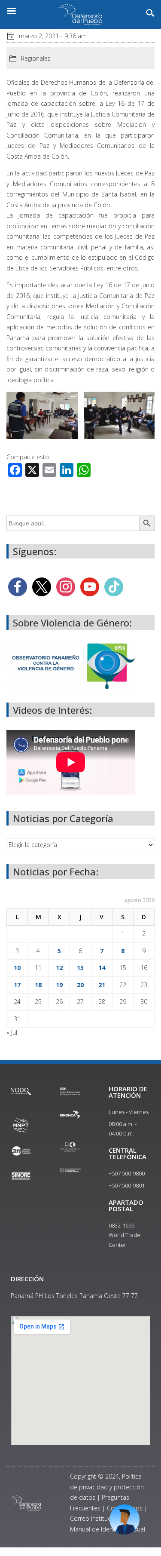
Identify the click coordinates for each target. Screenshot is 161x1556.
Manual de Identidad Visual (107, 1529)
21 (101, 985)
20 (80, 985)
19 (59, 985)
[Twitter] (41, 586)
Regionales (36, 58)
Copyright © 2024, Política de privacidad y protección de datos (107, 1486)
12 (59, 968)
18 (38, 985)
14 (101, 968)
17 (17, 985)
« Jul (11, 1032)
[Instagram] (65, 586)
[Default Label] (89, 586)
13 (80, 968)
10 (17, 968)
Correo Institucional (97, 1518)
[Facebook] (17, 586)
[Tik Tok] (113, 586)
